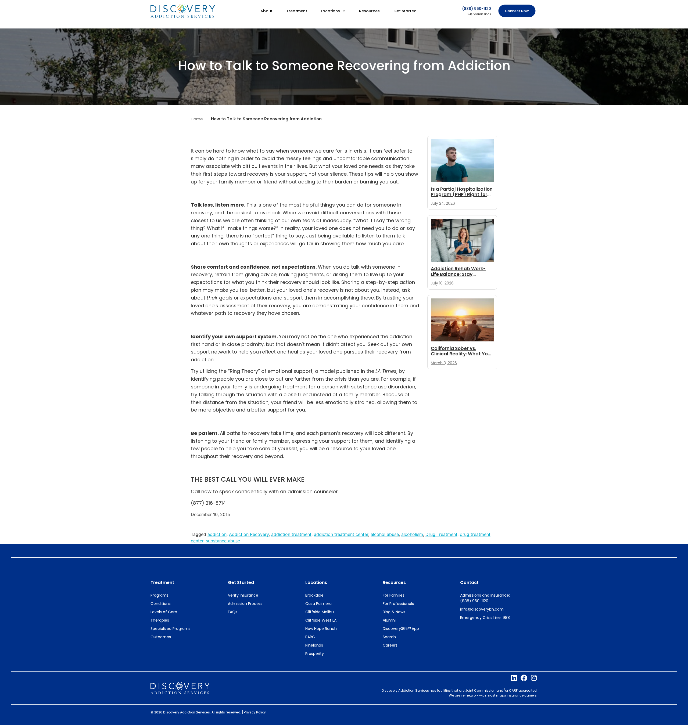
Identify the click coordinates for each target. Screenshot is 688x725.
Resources (369, 11)
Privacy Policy (255, 712)
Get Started (405, 11)
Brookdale (314, 595)
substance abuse (223, 540)
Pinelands (314, 645)
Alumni (389, 620)
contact (469, 582)
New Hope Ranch (321, 628)
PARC (310, 637)
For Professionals (398, 603)
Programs (159, 595)
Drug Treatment (441, 534)
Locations (330, 11)
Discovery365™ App (401, 628)
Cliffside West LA (320, 620)
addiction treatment (291, 534)
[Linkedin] (514, 677)
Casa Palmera (318, 603)
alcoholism (412, 534)
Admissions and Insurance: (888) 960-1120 (485, 598)
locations (316, 582)
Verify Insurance (243, 595)
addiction (217, 534)
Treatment (296, 11)
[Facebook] (524, 677)
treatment (162, 582)
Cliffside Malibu (319, 612)
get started (241, 582)
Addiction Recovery (249, 534)
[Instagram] (534, 677)
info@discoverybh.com (482, 609)
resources (394, 582)
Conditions (160, 603)
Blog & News (394, 612)
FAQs (232, 612)
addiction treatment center (341, 534)
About (266, 11)
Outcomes (160, 637)
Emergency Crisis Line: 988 (485, 617)
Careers (390, 645)
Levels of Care (163, 612)
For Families (393, 595)
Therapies (159, 620)
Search (389, 637)
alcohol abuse (385, 534)
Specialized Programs (170, 628)
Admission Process (245, 603)
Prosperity (314, 653)
